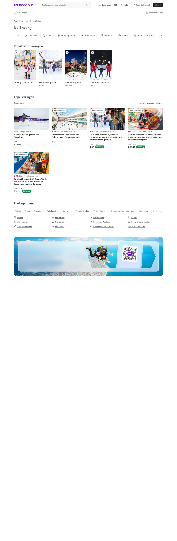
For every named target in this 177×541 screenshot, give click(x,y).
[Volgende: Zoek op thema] (161, 211)
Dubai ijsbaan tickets (23, 82)
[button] (22, 12)
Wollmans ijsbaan (73, 82)
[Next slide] (161, 35)
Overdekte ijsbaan (47, 82)
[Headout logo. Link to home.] (23, 5)
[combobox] (65, 5)
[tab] (17, 35)
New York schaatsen (99, 82)
